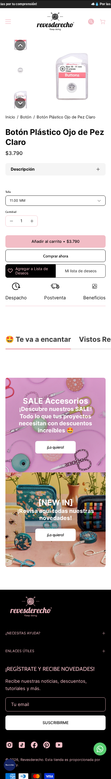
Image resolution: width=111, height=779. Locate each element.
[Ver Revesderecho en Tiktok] (22, 745)
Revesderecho (31, 760)
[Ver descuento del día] (10, 765)
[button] (91, 22)
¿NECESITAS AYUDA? (22, 633)
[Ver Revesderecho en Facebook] (34, 745)
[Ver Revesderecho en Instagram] (9, 745)
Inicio (10, 117)
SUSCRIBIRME (56, 722)
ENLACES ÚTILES (19, 651)
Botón (26, 117)
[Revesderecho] (55, 21)
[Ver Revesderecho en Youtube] (59, 745)
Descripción (22, 169)
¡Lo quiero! (55, 447)
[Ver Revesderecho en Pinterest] (47, 745)
